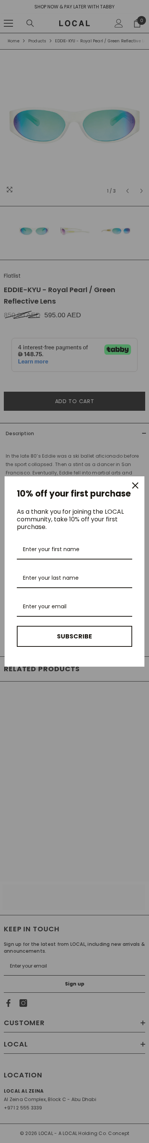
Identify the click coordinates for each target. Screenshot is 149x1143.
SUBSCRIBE (74, 636)
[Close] (135, 485)
